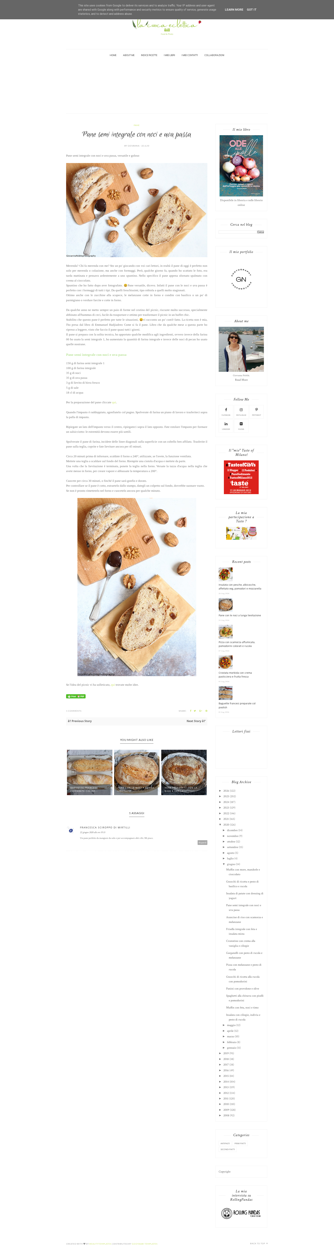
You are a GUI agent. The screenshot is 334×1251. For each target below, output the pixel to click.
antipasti (225, 1143)
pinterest (256, 415)
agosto (230, 853)
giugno (231, 864)
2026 (226, 791)
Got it (252, 9)
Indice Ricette (149, 55)
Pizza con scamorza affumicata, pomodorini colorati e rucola (237, 644)
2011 (225, 1098)
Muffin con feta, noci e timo (242, 1007)
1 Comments (73, 711)
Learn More (234, 9)
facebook (226, 415)
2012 (226, 1093)
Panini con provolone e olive (242, 989)
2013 (226, 1087)
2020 (226, 825)
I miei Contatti (190, 55)
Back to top (258, 1243)
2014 (226, 1082)
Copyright (224, 1172)
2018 (226, 1059)
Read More (241, 380)
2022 (226, 813)
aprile (230, 1031)
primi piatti (240, 1143)
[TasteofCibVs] (241, 493)
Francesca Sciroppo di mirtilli (105, 827)
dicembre (232, 830)
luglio (230, 858)
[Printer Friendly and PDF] (76, 697)
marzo (230, 1036)
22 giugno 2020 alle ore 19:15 (92, 832)
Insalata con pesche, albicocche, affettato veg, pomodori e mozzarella (240, 586)
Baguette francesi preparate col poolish (237, 705)
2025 (226, 796)
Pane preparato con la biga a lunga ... (181, 789)
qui (114, 402)
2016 (226, 1070)
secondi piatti (228, 1149)
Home (113, 55)
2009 (226, 1110)
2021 (226, 819)
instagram (241, 415)
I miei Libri (169, 55)
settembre (232, 847)
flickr (241, 429)
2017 (226, 1065)
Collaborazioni (214, 55)
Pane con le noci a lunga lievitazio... (136, 789)
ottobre (231, 842)
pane (137, 125)
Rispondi (202, 842)
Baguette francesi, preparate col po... (84, 789)
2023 (226, 808)
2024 (226, 802)
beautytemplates (100, 1243)
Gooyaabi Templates (144, 1243)
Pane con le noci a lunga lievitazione (240, 615)
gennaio (231, 1048)
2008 (226, 1115)
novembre (232, 836)
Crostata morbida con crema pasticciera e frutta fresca (235, 674)
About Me (128, 55)
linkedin (226, 429)
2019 (226, 1053)
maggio (231, 1025)
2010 (226, 1104)
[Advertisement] (167, 87)
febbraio (231, 1042)
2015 (226, 1076)
